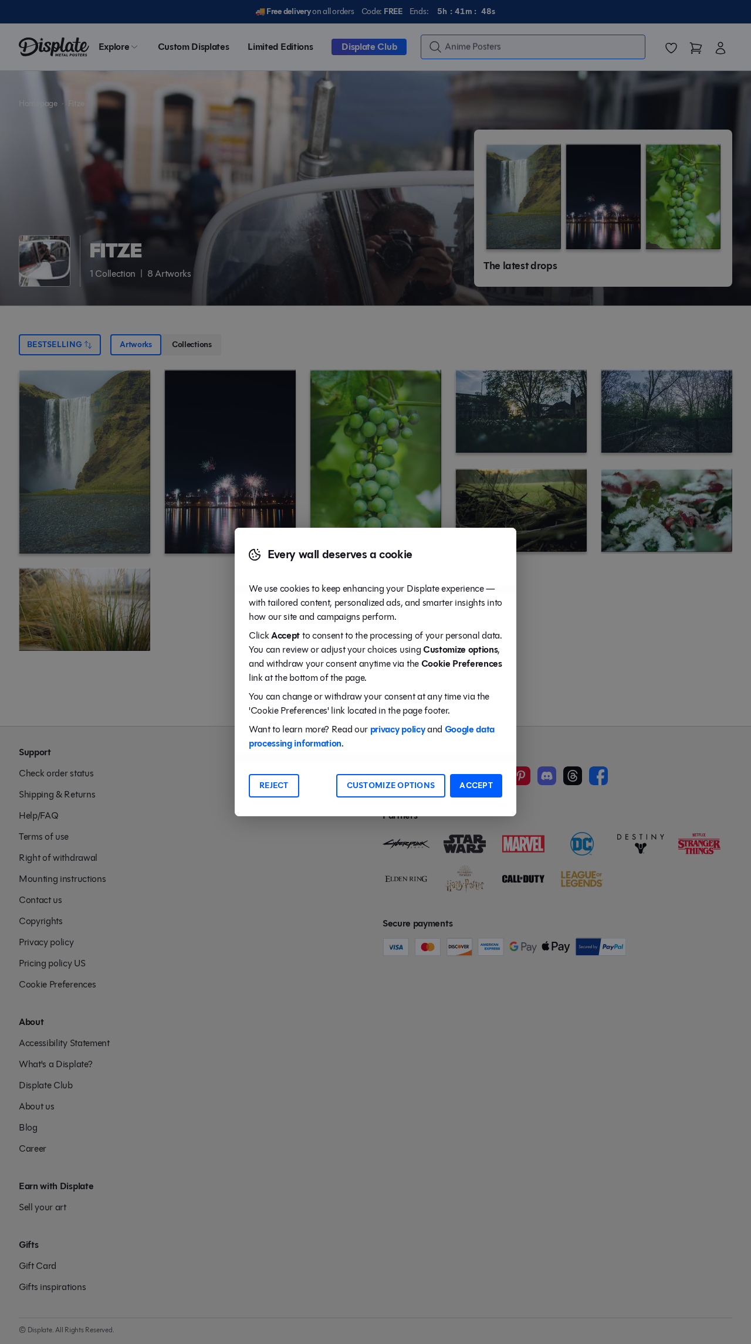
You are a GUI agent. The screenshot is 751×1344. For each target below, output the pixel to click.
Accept (476, 785)
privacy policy (397, 729)
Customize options (391, 785)
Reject (274, 785)
